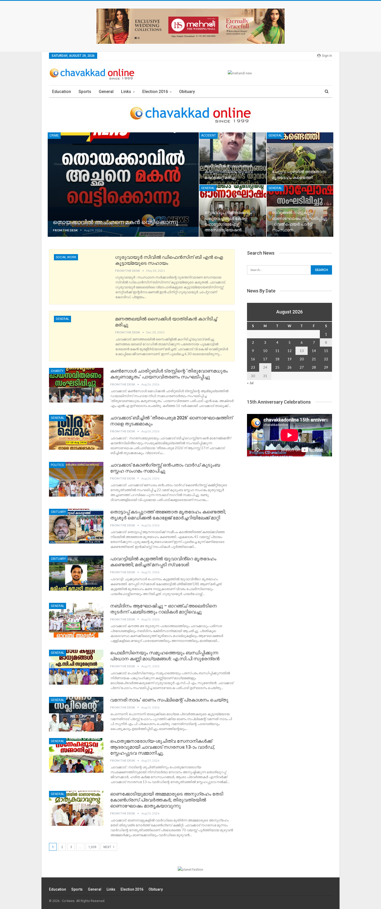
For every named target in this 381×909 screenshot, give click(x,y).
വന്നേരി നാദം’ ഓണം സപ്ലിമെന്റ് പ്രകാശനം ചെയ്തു (169, 700)
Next (107, 847)
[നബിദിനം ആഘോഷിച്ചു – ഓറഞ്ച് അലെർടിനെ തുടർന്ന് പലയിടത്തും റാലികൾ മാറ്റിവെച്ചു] (76, 620)
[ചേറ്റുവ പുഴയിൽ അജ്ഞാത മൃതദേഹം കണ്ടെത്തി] (300, 158)
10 (265, 351)
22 (326, 359)
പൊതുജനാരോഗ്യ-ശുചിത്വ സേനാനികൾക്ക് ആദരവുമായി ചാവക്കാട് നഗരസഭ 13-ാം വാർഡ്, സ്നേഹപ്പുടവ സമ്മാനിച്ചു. (162, 747)
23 (253, 367)
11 (277, 351)
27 (302, 367)
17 (265, 359)
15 (326, 351)
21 (314, 359)
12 (289, 351)
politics (57, 465)
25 (277, 367)
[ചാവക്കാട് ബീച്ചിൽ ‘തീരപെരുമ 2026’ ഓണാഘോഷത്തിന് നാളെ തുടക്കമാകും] (76, 432)
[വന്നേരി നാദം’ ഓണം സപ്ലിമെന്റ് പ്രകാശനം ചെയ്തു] (76, 714)
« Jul (250, 383)
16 (253, 359)
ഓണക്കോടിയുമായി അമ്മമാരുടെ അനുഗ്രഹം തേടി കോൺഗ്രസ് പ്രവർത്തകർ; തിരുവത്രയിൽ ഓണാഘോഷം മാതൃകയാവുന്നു (166, 799)
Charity (57, 371)
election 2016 (155, 91)
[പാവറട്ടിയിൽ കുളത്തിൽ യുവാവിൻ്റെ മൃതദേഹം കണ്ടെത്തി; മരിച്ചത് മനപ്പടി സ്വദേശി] (76, 573)
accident (208, 135)
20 (302, 359)
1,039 (92, 847)
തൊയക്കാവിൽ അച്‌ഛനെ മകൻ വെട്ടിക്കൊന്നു (115, 222)
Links (126, 91)
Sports (85, 91)
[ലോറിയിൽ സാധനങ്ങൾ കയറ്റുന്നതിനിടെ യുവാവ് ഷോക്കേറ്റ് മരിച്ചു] (232, 158)
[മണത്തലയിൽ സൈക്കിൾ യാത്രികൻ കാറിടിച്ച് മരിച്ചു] (81, 333)
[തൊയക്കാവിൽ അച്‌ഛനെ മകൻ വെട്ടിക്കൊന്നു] (123, 184)
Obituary (187, 91)
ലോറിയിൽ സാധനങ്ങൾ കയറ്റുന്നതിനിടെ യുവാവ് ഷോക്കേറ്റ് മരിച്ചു (228, 171)
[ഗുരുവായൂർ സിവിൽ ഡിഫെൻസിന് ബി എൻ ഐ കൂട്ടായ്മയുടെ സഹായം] (81, 271)
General (106, 91)
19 (289, 359)
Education (61, 91)
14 (314, 351)
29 (326, 367)
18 (277, 359)
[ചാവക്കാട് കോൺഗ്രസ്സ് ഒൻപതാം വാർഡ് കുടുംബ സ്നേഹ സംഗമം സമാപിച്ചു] (76, 479)
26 (289, 367)
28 (314, 367)
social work (66, 257)
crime (54, 135)
